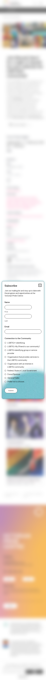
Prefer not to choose (15, 381)
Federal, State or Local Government (22, 370)
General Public (13, 378)
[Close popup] (40, 285)
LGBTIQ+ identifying (16, 342)
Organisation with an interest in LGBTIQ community (20, 365)
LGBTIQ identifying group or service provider (22, 351)
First (6, 312)
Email (7, 326)
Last (6, 321)
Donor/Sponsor (13, 374)
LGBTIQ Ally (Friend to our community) (23, 346)
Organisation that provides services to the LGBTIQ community (23, 358)
